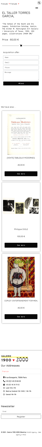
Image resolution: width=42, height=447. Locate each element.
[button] (39, 3)
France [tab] (5, 371)
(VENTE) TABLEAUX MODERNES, (21, 158)
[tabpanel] (21, 386)
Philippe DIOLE (21, 229)
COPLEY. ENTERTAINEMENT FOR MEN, (21, 300)
